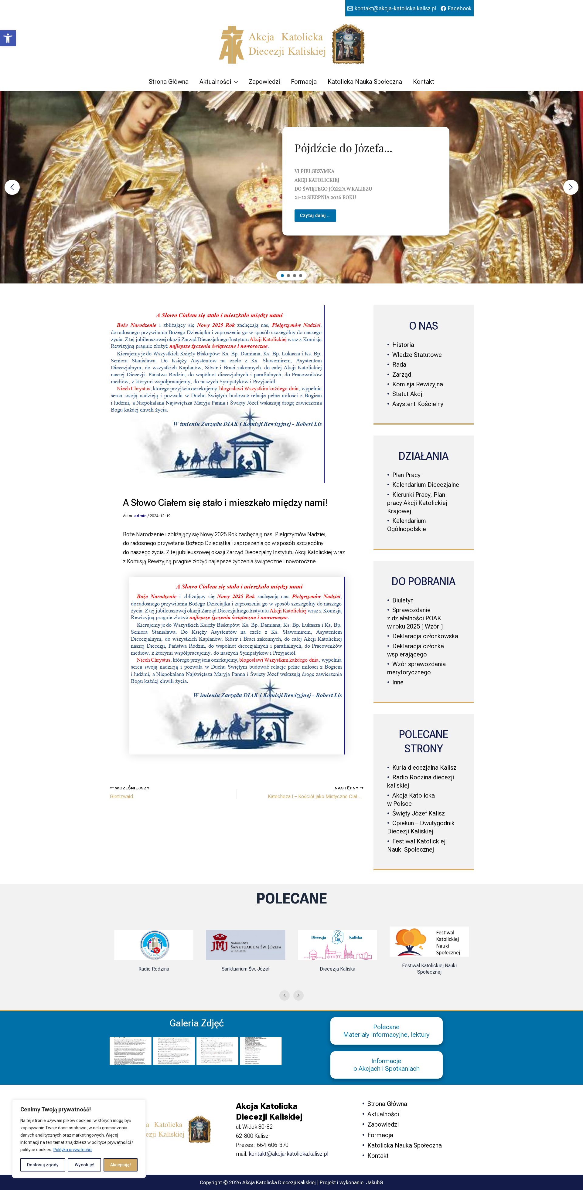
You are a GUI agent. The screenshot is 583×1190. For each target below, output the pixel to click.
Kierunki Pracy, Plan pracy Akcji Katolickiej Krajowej (417, 503)
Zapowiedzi (264, 81)
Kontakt (423, 81)
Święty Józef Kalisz (418, 813)
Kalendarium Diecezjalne (425, 484)
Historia (403, 344)
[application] (234, 82)
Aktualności (215, 81)
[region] (79, 1139)
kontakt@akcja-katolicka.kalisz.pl (288, 1154)
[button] (8, 38)
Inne (398, 682)
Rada (399, 364)
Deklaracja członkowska (425, 636)
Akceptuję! (120, 1164)
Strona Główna (169, 81)
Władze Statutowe (417, 354)
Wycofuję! (84, 1164)
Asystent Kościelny (417, 404)
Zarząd (401, 374)
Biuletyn (403, 600)
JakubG (374, 1182)
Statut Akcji (408, 394)
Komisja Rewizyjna (417, 384)
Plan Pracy (406, 475)
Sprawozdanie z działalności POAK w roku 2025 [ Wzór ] (415, 618)
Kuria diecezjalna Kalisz (424, 767)
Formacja (304, 81)
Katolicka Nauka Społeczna (365, 81)
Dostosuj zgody (43, 1164)
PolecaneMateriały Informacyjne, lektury (386, 1030)
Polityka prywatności (72, 1149)
